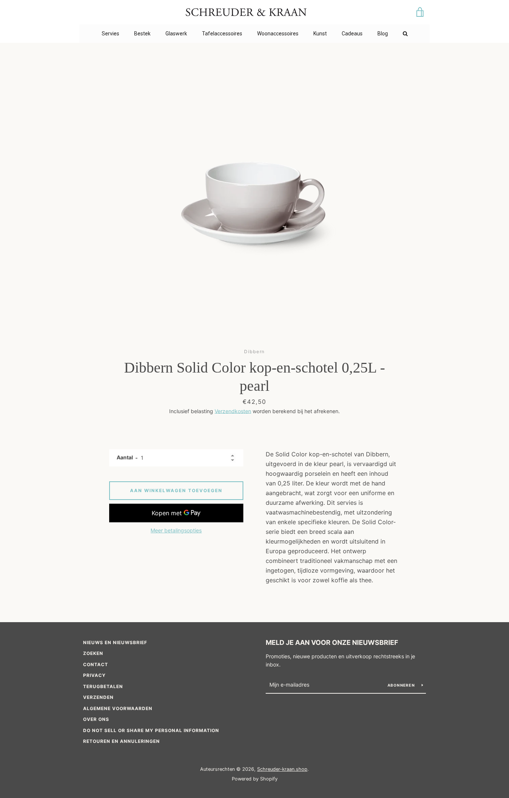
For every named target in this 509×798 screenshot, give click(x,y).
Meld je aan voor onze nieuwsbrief (332, 642)
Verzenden (98, 697)
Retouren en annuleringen (121, 741)
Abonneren (402, 685)
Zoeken (93, 653)
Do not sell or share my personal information (151, 730)
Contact (95, 664)
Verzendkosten (233, 411)
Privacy (94, 675)
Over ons (96, 719)
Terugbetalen (103, 686)
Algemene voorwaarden (117, 708)
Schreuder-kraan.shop (282, 769)
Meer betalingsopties (176, 530)
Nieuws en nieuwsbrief (115, 642)
